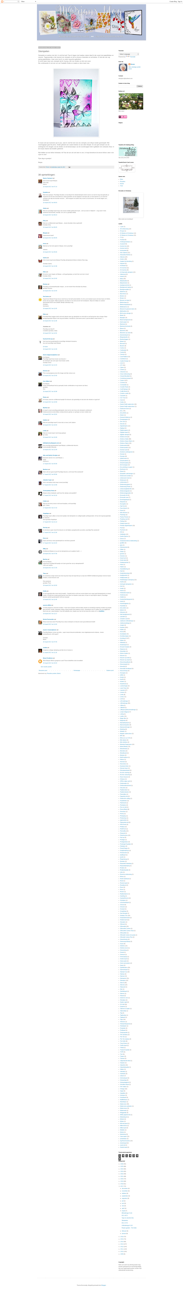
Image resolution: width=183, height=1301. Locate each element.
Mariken (45, 469)
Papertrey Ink (124, 796)
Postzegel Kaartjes (125, 844)
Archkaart (123, 265)
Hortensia (123, 595)
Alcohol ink (123, 246)
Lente (121, 694)
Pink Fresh (123, 824)
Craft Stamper (124, 389)
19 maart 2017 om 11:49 (50, 599)
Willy (44, 548)
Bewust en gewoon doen (127, 309)
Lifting (122, 705)
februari (124, 1231)
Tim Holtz (122, 1041)
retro (121, 872)
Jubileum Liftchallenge (126, 621)
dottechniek (123, 458)
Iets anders (123, 608)
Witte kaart (123, 1128)
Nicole (122, 183)
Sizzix (121, 943)
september (125, 1196)
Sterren (122, 993)
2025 (122, 1166)
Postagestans (124, 842)
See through (123, 913)
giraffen (122, 543)
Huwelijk (122, 606)
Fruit (121, 528)
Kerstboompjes (124, 636)
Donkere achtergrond (126, 452)
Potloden (122, 846)
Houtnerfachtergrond (126, 599)
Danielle (45, 192)
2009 (122, 1254)
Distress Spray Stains (126, 441)
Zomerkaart (123, 1143)
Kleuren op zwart (125, 660)
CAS (121, 363)
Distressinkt (123, 445)
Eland (121, 471)
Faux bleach (123, 508)
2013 (122, 1244)
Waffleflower (123, 1099)
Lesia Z (122, 696)
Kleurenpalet (124, 664)
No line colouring (125, 774)
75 (121, 237)
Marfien (45, 407)
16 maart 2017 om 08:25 (50, 227)
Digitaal (122, 428)
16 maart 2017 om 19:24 (50, 414)
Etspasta (122, 502)
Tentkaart (122, 1030)
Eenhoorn (123, 469)
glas (121, 545)
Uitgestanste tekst (125, 1060)
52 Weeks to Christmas (126, 235)
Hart (121, 571)
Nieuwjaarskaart (125, 770)
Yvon (121, 186)
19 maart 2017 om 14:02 (50, 624)
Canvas (122, 354)
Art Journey (123, 270)
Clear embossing (125, 374)
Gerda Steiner (124, 536)
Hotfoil (122, 597)
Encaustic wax (124, 497)
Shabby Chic (124, 915)
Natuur (122, 759)
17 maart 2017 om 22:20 (50, 543)
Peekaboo (123, 805)
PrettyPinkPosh (124, 850)
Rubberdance (124, 894)
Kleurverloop (124, 670)
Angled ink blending (126, 261)
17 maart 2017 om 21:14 (50, 522)
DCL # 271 (125, 1223)
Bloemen (122, 330)
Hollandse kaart (124, 592)
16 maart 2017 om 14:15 (50, 365)
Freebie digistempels (126, 525)
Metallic (122, 731)
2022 (122, 1174)
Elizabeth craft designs (126, 473)
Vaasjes (122, 1063)
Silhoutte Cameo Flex (126, 937)
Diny (44, 220)
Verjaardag (123, 1080)
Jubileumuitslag (124, 623)
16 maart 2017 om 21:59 (50, 449)
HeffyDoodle (123, 577)
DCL (121, 411)
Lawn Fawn (123, 688)
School (122, 904)
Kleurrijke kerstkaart (126, 668)
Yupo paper (123, 1136)
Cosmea (122, 382)
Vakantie (122, 1065)
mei (123, 1206)
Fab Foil (122, 506)
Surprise (122, 1006)
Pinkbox (122, 826)
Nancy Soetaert (47, 178)
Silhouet (122, 924)
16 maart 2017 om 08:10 (50, 215)
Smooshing (123, 950)
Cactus (122, 348)
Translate (132, 57)
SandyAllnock (124, 898)
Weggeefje (123, 1112)
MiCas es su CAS (125, 738)
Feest (121, 510)
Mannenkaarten (124, 725)
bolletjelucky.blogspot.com (51, 443)
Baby (121, 278)
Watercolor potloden (126, 1106)
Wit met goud (124, 1123)
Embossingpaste (125, 491)
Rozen (122, 891)
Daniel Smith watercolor (127, 404)
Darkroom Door (124, 408)
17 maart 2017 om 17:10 (50, 508)
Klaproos (122, 649)
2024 (122, 1169)
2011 (122, 1249)
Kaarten (122, 627)
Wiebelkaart (123, 1117)
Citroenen (123, 372)
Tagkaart (122, 1017)
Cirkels (122, 369)
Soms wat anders (125, 963)
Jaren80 (122, 616)
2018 (122, 1184)
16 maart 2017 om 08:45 (50, 238)
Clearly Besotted (125, 376)
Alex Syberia (123, 252)
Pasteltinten (123, 800)
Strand (122, 995)
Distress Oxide (124, 439)
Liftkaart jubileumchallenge (128, 709)
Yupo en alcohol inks (128, 1218)
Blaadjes (122, 317)
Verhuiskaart (123, 1078)
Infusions (122, 612)
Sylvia (45, 257)
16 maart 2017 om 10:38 (50, 266)
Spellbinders (123, 967)
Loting (122, 714)
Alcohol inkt (123, 248)
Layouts (122, 690)
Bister (121, 315)
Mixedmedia (123, 748)
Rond (121, 881)
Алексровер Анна (48, 490)
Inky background (125, 614)
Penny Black (123, 809)
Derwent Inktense (125, 417)
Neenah (122, 761)
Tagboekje (123, 1015)
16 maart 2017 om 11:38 (50, 321)
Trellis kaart (123, 1045)
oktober (124, 1193)
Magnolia (122, 720)
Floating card (124, 519)
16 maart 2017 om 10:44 (50, 291)
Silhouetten (123, 933)
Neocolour (123, 764)
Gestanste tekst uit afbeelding (128, 540)
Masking (122, 729)
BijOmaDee (123, 311)
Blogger (103, 1285)
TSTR (121, 1052)
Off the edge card (125, 781)
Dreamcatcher (124, 460)
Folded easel (124, 523)
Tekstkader (123, 1026)
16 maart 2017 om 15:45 (50, 375)
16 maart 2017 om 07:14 (50, 186)
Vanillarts (122, 1073)
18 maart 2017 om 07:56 (50, 553)
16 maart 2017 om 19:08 (50, 402)
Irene (44, 243)
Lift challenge (124, 701)
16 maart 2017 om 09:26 (50, 252)
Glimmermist (123, 547)
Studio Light (123, 1002)
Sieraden (122, 922)
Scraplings (123, 911)
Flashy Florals (124, 517)
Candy (122, 352)
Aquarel (122, 263)
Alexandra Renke (125, 255)
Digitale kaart (124, 432)
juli (123, 1201)
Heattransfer (123, 575)
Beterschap (123, 302)
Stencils (122, 985)
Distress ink (123, 436)
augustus (125, 1198)
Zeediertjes (123, 1138)
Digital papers (124, 430)
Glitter (121, 549)
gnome (122, 553)
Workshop (123, 1134)
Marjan (133, 64)
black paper (123, 322)
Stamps (122, 974)
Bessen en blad (124, 300)
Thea (44, 573)
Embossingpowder (125, 493)
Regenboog (123, 859)
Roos (121, 887)
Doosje (122, 454)
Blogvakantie (124, 337)
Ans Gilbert (46, 381)
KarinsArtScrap (48, 339)
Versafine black (124, 1084)
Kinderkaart (123, 645)
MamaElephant (124, 722)
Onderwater (123, 783)
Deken (122, 415)
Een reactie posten (46, 666)
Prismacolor (123, 852)
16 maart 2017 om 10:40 (50, 278)
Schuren (122, 907)
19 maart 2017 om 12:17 (50, 613)
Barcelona (123, 293)
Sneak (122, 952)
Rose (121, 889)
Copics (122, 380)
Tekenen (122, 1021)
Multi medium (124, 757)
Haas (121, 564)
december (125, 1188)
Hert (121, 586)
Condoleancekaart (125, 378)
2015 (122, 1239)
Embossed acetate (125, 475)
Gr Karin (45, 346)
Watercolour (123, 1108)
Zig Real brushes (125, 1141)
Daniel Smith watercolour (127, 406)
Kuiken (122, 681)
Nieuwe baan (124, 768)
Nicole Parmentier (48, 619)
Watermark (123, 1110)
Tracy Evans (123, 1043)
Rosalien (122, 181)
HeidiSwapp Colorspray (127, 579)
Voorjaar (122, 1095)
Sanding (122, 896)
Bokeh (122, 341)
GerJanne (46, 296)
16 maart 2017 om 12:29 (50, 349)
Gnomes (122, 556)
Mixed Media (124, 746)
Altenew (122, 257)
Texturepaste (124, 1032)
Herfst (121, 582)
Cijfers (122, 367)
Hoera (122, 590)
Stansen (122, 976)
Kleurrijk (122, 666)
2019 (122, 1181)
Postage (122, 839)
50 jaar (122, 231)
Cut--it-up (122, 398)
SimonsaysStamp (125, 941)
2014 (122, 1241)
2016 (122, 1236)
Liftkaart (122, 707)
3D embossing (124, 229)
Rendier (122, 861)
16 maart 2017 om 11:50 (50, 333)
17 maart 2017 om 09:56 (50, 474)
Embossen (123, 480)
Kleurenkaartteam (125, 662)
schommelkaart (124, 902)
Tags (121, 1019)
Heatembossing (124, 573)
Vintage (122, 1089)
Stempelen (123, 978)
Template (122, 1028)
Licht (121, 699)
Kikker (122, 640)
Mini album (123, 740)
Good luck (123, 558)
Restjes (122, 868)
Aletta (45, 208)
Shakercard (123, 920)
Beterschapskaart (125, 304)
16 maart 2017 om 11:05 (50, 308)
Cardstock (123, 359)
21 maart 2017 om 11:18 (50, 652)
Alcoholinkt (123, 250)
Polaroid (122, 833)
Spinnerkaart (124, 969)
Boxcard (122, 343)
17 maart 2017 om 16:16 (50, 495)
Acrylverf (122, 244)
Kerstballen (123, 634)
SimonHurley (124, 939)
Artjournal (123, 274)
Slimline (122, 946)
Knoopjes (123, 673)
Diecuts (122, 424)
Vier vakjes (123, 1086)
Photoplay (123, 816)
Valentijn (122, 1071)
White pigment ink (125, 1115)
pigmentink (123, 820)
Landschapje (124, 686)
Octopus (122, 779)
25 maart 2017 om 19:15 (50, 663)
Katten (122, 629)
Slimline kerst (124, 948)
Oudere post (110, 670)
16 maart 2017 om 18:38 (50, 391)
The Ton (122, 1037)
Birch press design (125, 313)
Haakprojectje (124, 562)
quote (121, 857)
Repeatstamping (125, 865)
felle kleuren (123, 512)
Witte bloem (123, 1125)
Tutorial (122, 1058)
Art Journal (123, 268)
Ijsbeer (122, 610)
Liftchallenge (124, 703)
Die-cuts (122, 421)
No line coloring (124, 772)
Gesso (122, 538)
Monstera (122, 751)
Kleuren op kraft (124, 657)
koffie (121, 675)
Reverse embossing (126, 874)
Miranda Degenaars (126, 744)
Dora (44, 538)
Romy (45, 397)
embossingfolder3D (125, 489)
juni (123, 1203)
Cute (121, 400)
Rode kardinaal (124, 878)
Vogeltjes (122, 1093)
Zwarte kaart (123, 1147)
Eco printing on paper (126, 467)
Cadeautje (123, 350)
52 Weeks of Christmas (126, 233)
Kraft (121, 679)
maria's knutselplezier (49, 630)
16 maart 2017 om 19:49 (50, 437)
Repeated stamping (125, 863)
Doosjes (122, 456)
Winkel (122, 1119)
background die (124, 285)
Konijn (122, 677)
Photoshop (123, 818)
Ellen (44, 272)
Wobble (122, 1130)
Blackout (122, 324)
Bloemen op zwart (125, 332)
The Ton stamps (124, 1039)
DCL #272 (125, 1215)
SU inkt (122, 1004)
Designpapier (124, 419)
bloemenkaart (124, 335)
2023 (122, 1171)
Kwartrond (123, 683)
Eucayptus (123, 504)
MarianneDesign (125, 727)
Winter (122, 1121)
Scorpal (122, 909)
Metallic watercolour (126, 733)
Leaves (122, 692)
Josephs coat (124, 618)
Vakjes (122, 1069)
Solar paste (123, 961)
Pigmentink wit (124, 822)
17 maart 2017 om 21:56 (50, 532)
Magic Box (123, 718)
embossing (123, 482)
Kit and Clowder (124, 647)
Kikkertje (122, 642)
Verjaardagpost (124, 1082)
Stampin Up (123, 972)
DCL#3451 (123, 413)
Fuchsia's (122, 530)
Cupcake (122, 395)
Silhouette (123, 926)
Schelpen (123, 900)
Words (122, 1132)
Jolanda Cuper (47, 480)
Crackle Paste (124, 387)
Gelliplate (123, 534)
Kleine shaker (124, 653)
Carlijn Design (124, 361)
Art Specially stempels (126, 272)
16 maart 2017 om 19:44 (50, 425)
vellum (122, 1076)
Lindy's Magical (124, 712)
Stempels (122, 980)
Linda (44, 430)
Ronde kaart (123, 883)
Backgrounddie (124, 289)
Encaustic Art (124, 495)
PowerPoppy (124, 848)
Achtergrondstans (125, 242)
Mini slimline (123, 742)
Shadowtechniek (125, 917)
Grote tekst (123, 560)
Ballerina (122, 291)
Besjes (122, 298)
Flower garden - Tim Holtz (129, 1228)
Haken (122, 567)
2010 (122, 1251)
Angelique (46, 513)
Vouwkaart (123, 1097)
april (123, 1208)
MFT (121, 735)
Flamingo (122, 514)
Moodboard (123, 753)
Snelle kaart (123, 959)
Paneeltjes (123, 794)
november (125, 1191)
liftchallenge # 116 (127, 1213)
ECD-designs (124, 465)
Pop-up (122, 837)
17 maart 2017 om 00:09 (50, 463)
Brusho (122, 346)
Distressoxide (124, 447)
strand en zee (124, 998)
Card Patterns (124, 356)
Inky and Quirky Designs (50, 455)
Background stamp (125, 287)
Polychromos (124, 835)
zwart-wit (122, 1145)
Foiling (122, 521)
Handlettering (124, 569)
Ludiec (122, 716)
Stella (44, 591)
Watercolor (123, 1104)
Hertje (122, 588)
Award (122, 276)
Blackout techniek (125, 326)
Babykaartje (123, 281)
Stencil (122, 982)
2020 (122, 1179)
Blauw (122, 328)
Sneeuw (122, 954)
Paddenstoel (123, 790)
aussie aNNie (47, 605)
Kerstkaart (123, 638)
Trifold (122, 1047)
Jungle (122, 625)
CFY (121, 365)
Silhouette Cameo (125, 928)
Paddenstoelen (124, 792)
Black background (125, 320)
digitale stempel (124, 434)
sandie (45, 647)
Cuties (122, 402)
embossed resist (125, 478)
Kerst (121, 631)
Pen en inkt (123, 807)
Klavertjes (123, 651)
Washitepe (123, 1102)
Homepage (77, 670)
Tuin (121, 1054)
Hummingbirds (124, 603)
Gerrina (45, 527)
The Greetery (124, 1034)
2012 (122, 1246)
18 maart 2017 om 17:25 (50, 567)
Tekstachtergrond (125, 1024)
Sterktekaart (123, 991)
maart (123, 1211)
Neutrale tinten (124, 766)
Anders (122, 259)
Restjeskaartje (124, 870)
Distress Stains (124, 443)
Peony (122, 813)
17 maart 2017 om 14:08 (50, 485)
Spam (121, 965)
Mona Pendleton (48, 658)
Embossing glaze (125, 484)
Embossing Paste (125, 486)
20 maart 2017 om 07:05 (50, 642)
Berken (122, 296)
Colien (45, 501)
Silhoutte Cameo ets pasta (127, 935)
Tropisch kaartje (124, 1050)
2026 (122, 1164)
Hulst (121, 601)
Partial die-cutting (125, 798)
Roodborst (123, 885)
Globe (122, 551)
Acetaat (122, 239)
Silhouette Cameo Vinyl (127, 930)
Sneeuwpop (123, 956)
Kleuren (122, 655)
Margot (45, 233)
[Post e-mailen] (69, 167)
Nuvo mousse (124, 777)
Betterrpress (123, 307)
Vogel (121, 1091)
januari (124, 1233)
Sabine (45, 420)
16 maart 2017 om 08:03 (50, 202)
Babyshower (123, 283)
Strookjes (122, 1000)
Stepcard (122, 987)
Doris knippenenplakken (50, 355)
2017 (122, 1186)
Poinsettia (123, 831)
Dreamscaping (124, 463)
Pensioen (123, 811)
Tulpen (122, 1056)
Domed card (123, 450)
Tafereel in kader (125, 1008)
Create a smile (124, 393)
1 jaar (121, 226)
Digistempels (124, 426)
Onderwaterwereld (125, 785)
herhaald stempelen (126, 584)
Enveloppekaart (124, 499)
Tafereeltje (123, 1011)
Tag (121, 1013)
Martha (45, 559)
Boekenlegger (124, 339)
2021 (122, 1176)
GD (121, 532)
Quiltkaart (123, 855)
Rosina (45, 284)
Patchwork (123, 803)
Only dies (122, 788)
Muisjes (122, 755)
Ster (121, 989)
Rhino (122, 876)
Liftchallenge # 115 (127, 1225)
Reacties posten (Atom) (54, 673)
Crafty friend (123, 391)
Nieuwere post (43, 670)
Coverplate (123, 385)
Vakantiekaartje (124, 1067)
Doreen (45, 371)
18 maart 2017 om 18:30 (50, 585)
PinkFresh (123, 829)
